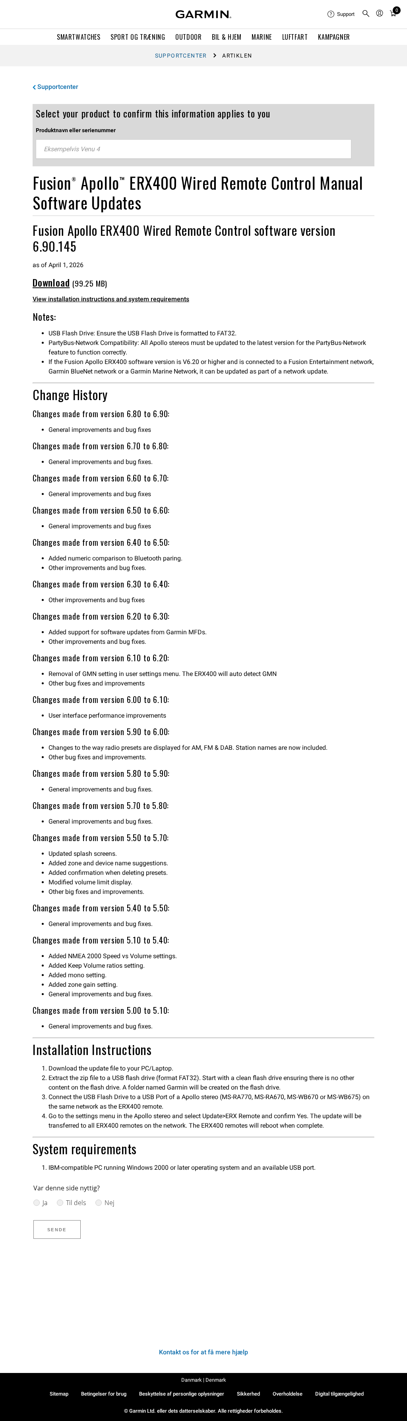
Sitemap (59, 1394)
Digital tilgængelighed (339, 1394)
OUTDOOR (188, 37)
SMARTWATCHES (79, 37)
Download (51, 282)
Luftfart (295, 37)
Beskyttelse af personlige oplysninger (181, 1394)
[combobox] (193, 149)
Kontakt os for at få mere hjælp (203, 1352)
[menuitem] (341, 14)
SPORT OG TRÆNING (137, 37)
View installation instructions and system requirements (111, 299)
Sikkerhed (248, 1394)
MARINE (262, 37)
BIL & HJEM (226, 37)
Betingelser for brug (103, 1394)
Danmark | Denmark (203, 1380)
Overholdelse (287, 1394)
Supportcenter (181, 55)
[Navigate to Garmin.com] (203, 14)
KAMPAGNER (334, 37)
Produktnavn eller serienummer (76, 130)
